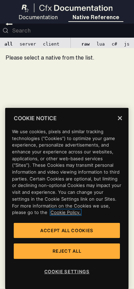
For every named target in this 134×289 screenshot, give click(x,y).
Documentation (38, 17)
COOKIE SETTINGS (67, 271)
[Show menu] (9, 24)
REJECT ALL (67, 251)
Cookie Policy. (66, 212)
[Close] (119, 118)
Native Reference (95, 17)
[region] (67, 198)
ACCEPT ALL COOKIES (66, 230)
